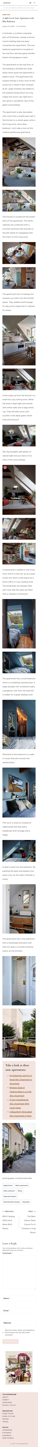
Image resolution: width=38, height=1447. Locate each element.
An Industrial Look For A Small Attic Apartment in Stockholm (21, 1079)
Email (6, 1310)
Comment (7, 1253)
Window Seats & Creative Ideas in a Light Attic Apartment (20, 1091)
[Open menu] (30, 2)
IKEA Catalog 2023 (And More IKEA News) (8, 1220)
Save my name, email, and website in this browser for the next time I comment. (20, 1332)
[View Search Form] (34, 3)
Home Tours (8, 1413)
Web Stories (8, 1438)
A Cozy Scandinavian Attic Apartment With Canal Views (19, 1103)
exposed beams (10, 1196)
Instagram (7, 1430)
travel (32, 7)
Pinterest (7, 1433)
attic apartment (21, 1185)
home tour (14, 7)
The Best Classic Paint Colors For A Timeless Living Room (28, 1222)
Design (5, 1419)
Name (6, 1298)
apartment (8, 1185)
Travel (5, 1422)
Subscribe (7, 1402)
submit (5, 1400)
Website (7, 1323)
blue (20, 1191)
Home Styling (22, 7)
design (28, 7)
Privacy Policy (9, 1405)
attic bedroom (9, 1191)
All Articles (7, 7)
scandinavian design (12, 1202)
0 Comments (21, 26)
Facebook (6, 1435)
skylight (26, 1202)
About (5, 1397)
